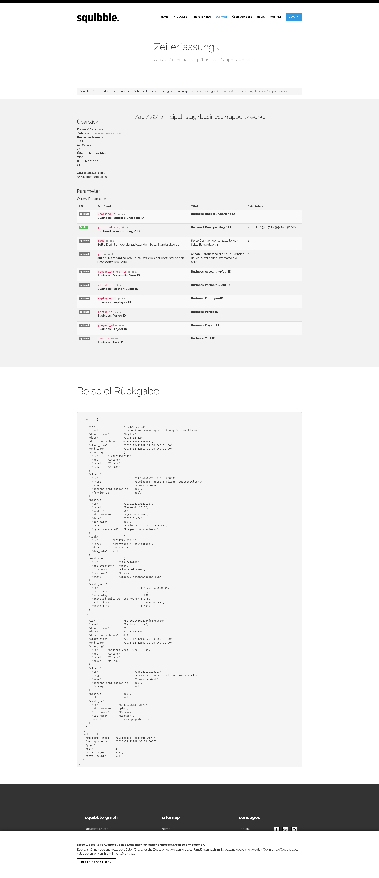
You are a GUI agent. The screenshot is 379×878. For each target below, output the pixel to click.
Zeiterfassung (204, 91)
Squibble (85, 91)
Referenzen (202, 16)
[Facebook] (277, 830)
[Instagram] (294, 830)
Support (221, 16)
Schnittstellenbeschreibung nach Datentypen (162, 91)
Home (165, 16)
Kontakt (275, 16)
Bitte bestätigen (96, 862)
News (261, 16)
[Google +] (285, 830)
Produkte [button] (180, 16)
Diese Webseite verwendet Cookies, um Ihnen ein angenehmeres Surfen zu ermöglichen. (141, 844)
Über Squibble (242, 16)
